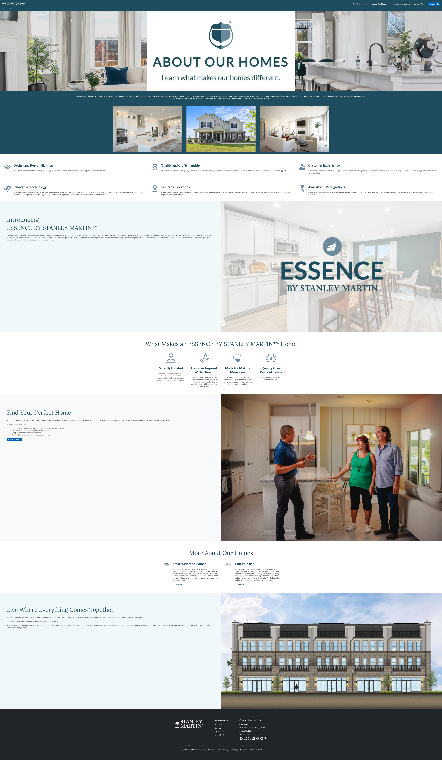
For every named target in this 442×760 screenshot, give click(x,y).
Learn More (178, 585)
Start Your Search (14, 439)
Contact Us (434, 4)
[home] (2, 8)
